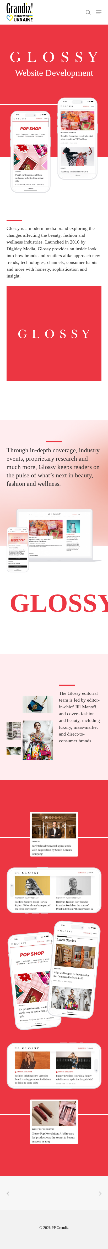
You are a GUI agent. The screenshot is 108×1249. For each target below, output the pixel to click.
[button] (98, 12)
